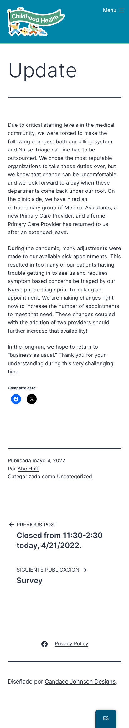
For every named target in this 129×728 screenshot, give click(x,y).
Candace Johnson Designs (80, 681)
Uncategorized (74, 476)
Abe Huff (28, 468)
